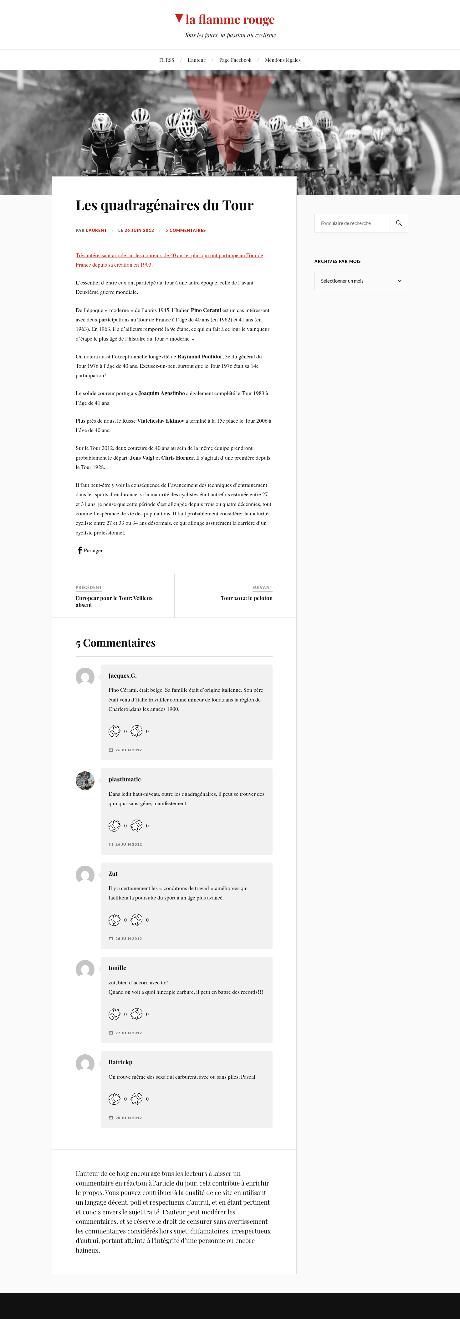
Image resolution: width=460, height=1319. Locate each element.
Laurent (96, 230)
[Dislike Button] (136, 731)
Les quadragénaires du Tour (165, 204)
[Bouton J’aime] (114, 731)
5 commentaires (186, 230)
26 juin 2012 (139, 230)
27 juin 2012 (128, 1033)
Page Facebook (235, 59)
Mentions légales (283, 59)
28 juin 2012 (128, 1118)
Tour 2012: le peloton (247, 597)
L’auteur (197, 59)
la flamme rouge (230, 19)
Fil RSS (166, 59)
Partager (93, 550)
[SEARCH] (399, 223)
